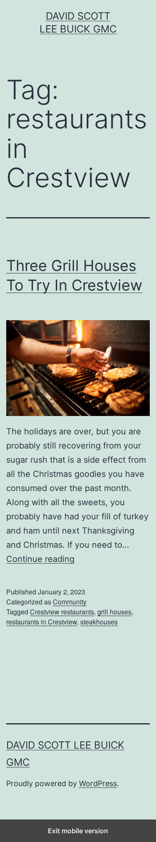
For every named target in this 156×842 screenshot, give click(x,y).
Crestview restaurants (62, 611)
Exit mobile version (78, 831)
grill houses (114, 611)
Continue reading (40, 559)
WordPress (98, 783)
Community (70, 601)
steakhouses (99, 621)
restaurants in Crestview (41, 621)
